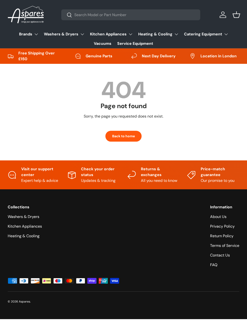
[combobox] (130, 14)
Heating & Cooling (155, 34)
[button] (236, 14)
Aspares (24, 301)
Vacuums (102, 43)
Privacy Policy (222, 226)
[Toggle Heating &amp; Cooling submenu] (176, 34)
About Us (218, 216)
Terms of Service (224, 245)
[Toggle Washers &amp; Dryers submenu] (82, 34)
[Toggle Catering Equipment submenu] (226, 34)
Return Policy (221, 235)
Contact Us (220, 255)
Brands (25, 34)
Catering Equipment (203, 34)
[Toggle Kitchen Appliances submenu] (130, 34)
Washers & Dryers (61, 34)
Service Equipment (135, 43)
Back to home (123, 136)
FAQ (213, 264)
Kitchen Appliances (108, 34)
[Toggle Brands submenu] (36, 34)
